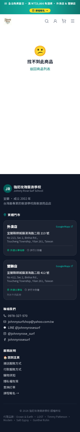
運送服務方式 (12, 363)
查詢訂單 (9, 387)
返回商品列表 (40, 68)
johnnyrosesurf (19, 339)
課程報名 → (41, 10)
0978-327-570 (18, 315)
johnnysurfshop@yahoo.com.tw (31, 321)
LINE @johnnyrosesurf (24, 327)
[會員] (55, 21)
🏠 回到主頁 (11, 357)
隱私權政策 (10, 381)
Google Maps (63, 226)
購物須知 (9, 375)
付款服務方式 (12, 369)
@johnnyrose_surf (21, 333)
